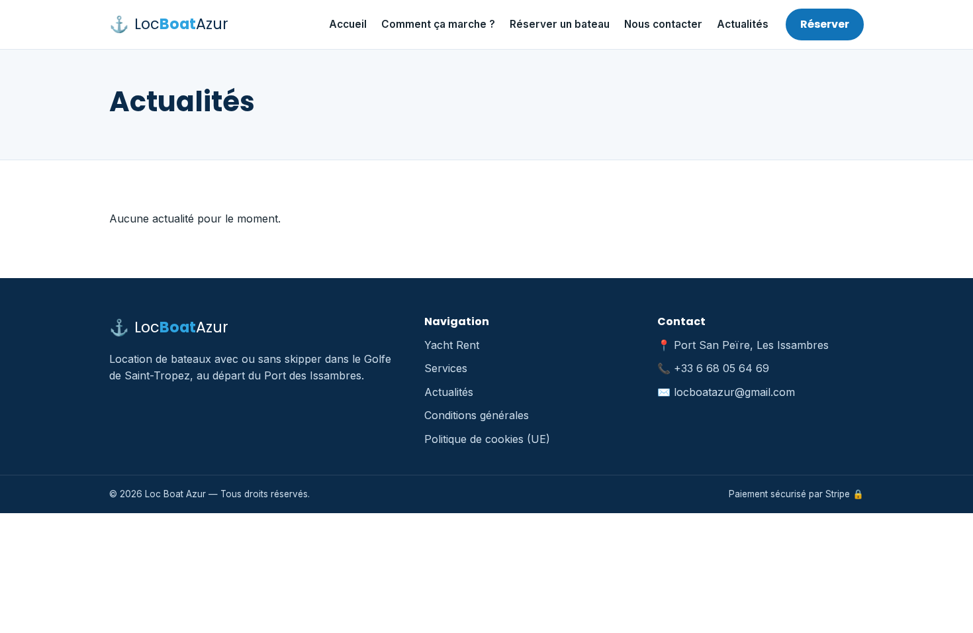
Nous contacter (663, 24)
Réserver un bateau (560, 24)
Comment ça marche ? (438, 24)
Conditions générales (476, 415)
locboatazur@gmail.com (734, 392)
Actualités (742, 24)
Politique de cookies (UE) (487, 439)
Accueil (348, 24)
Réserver (824, 24)
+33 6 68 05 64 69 (721, 368)
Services (445, 368)
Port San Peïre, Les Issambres (751, 345)
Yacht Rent (451, 345)
